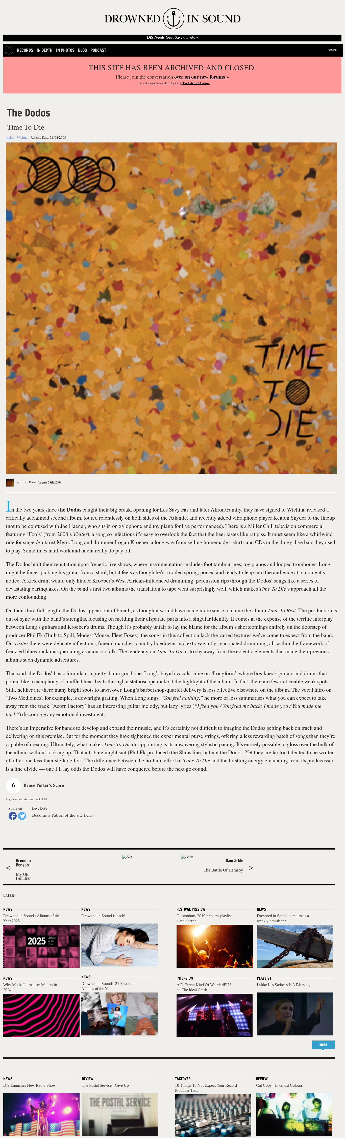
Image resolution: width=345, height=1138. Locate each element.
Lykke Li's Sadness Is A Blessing (283, 985)
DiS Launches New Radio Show (29, 1085)
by (26, 482)
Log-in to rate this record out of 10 (26, 799)
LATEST (9, 895)
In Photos (65, 50)
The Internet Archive (196, 83)
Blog (82, 50)
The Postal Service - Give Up (105, 1085)
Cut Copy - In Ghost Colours (279, 1085)
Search (332, 50)
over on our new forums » (201, 76)
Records (25, 50)
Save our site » (172, 37)
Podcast (98, 50)
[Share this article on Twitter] (22, 816)
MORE (323, 1045)
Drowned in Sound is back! (103, 916)
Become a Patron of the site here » (63, 815)
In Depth (45, 50)
